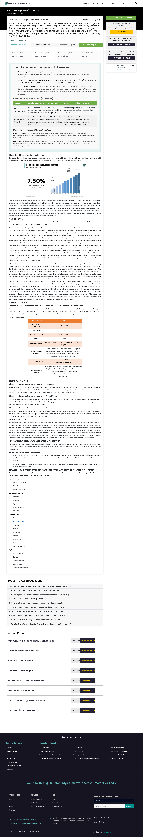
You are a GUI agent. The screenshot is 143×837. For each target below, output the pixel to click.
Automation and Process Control (86, 758)
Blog (130, 3)
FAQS (53, 799)
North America (11, 751)
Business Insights (37, 799)
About (104, 3)
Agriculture (78, 748)
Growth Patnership (37, 806)
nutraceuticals (41, 279)
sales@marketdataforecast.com (121, 70)
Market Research (37, 803)
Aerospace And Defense (118, 755)
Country (9, 769)
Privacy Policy (57, 806)
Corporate (14, 795)
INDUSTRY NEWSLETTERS (106, 796)
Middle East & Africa (13, 766)
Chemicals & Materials (48, 751)
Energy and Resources (82, 755)
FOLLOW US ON (101, 818)
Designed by (103, 832)
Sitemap (12, 810)
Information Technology (118, 751)
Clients (112, 3)
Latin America (11, 762)
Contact (122, 3)
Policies (56, 795)
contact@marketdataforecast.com (27, 823)
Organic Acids (18, 521)
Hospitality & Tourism (117, 758)
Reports (86, 3)
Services (95, 3)
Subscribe (129, 806)
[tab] (19, 45)
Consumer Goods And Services (51, 758)
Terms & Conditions (59, 803)
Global (9, 748)
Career (11, 803)
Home (11, 20)
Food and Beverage (21, 20)
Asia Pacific (10, 758)
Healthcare (44, 748)
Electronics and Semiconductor (51, 755)
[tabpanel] (55, 310)
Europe (9, 755)
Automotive (78, 751)
